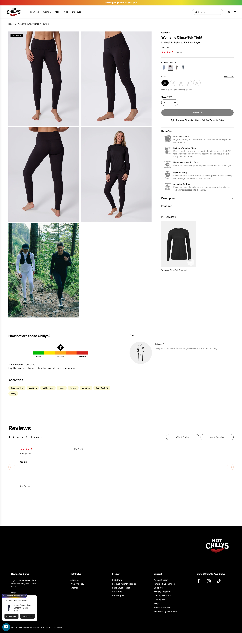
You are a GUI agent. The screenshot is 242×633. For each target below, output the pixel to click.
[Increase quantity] (175, 102)
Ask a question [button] (217, 437)
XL (197, 83)
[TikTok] (220, 581)
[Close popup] (34, 598)
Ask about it (27, 616)
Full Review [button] (25, 486)
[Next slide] (230, 467)
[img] (26, 449)
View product (11, 616)
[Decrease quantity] (164, 102)
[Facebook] (200, 581)
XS (165, 83)
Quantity (166, 97)
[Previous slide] (11, 467)
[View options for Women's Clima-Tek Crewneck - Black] (190, 262)
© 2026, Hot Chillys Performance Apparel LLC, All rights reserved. (37, 627)
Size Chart (229, 76)
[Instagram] (210, 581)
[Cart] (235, 12)
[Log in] (229, 12)
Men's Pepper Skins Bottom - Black (22, 606)
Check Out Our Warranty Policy (209, 120)
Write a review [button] (182, 437)
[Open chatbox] (6, 627)
